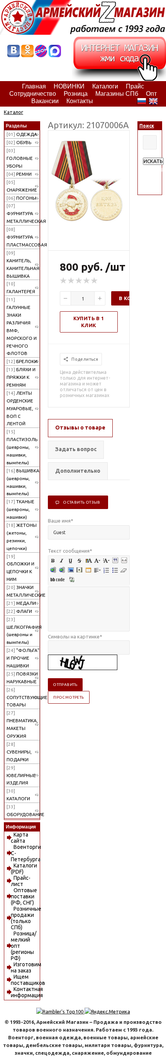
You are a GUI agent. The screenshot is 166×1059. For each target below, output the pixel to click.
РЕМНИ (19, 173)
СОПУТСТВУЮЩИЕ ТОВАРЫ (23, 697)
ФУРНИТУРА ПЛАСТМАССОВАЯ (23, 237)
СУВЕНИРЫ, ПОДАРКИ (19, 752)
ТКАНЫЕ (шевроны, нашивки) (20, 509)
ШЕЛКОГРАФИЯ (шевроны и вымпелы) (23, 631)
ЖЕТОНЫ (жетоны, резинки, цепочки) (22, 537)
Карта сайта (19, 838)
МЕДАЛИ (21, 603)
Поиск (146, 125)
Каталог (13, 112)
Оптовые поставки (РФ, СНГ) (24, 896)
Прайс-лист (20, 881)
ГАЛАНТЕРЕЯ (21, 287)
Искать (153, 161)
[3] (79, 281)
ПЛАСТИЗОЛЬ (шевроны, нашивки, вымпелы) (22, 447)
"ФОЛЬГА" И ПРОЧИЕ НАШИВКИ (23, 658)
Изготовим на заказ (26, 967)
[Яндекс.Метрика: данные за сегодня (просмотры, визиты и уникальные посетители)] (107, 1011)
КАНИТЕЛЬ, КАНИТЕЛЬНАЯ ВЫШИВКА (23, 264)
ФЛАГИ (19, 611)
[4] (87, 281)
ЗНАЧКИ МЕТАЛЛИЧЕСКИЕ (23, 591)
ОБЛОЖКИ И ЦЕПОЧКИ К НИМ (20, 568)
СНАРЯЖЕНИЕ (22, 186)
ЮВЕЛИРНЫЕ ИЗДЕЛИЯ (21, 775)
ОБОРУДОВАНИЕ (23, 810)
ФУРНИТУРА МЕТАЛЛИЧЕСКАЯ (23, 213)
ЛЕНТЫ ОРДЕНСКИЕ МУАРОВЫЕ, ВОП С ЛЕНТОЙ (20, 408)
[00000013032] (88, 219)
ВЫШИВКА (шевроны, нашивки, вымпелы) (23, 482)
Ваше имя (60, 520)
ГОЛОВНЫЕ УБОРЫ (20, 158)
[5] (94, 281)
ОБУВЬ (19, 142)
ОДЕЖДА (22, 134)
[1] (64, 281)
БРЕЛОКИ (22, 361)
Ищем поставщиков (28, 980)
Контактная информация (27, 992)
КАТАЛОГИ (18, 794)
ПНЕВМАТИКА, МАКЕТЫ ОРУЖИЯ (22, 724)
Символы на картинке (75, 636)
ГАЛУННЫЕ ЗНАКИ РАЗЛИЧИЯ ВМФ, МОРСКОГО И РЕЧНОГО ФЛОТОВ (22, 326)
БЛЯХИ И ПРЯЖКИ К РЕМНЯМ (21, 377)
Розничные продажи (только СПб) (26, 918)
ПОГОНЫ (21, 197)
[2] (71, 281)
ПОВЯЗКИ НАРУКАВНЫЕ (22, 677)
